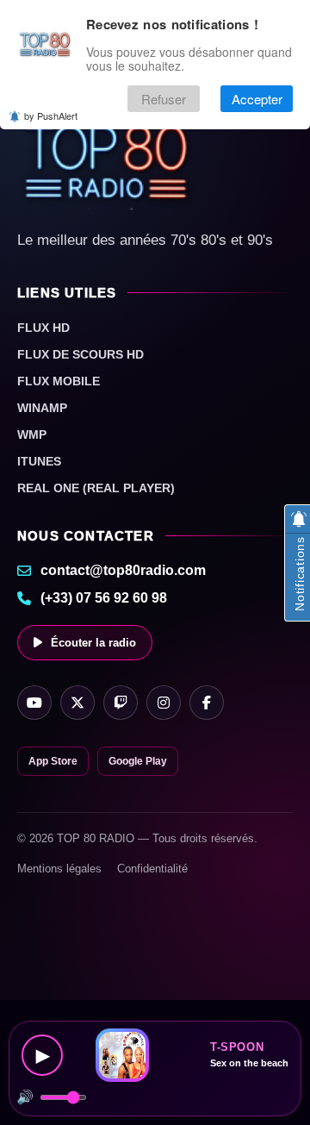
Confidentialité (152, 868)
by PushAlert (51, 115)
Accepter (257, 99)
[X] (77, 702)
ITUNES (39, 461)
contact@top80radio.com (123, 570)
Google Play (137, 761)
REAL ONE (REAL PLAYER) (96, 488)
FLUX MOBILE (58, 381)
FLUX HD (43, 327)
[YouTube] (34, 702)
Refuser (163, 99)
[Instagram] (163, 702)
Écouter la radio (93, 642)
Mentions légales (59, 868)
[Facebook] (206, 702)
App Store (53, 761)
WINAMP (42, 408)
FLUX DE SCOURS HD (80, 354)
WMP (31, 434)
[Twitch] (120, 702)
